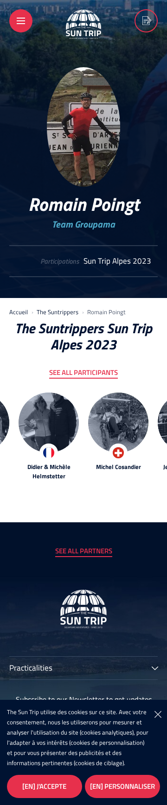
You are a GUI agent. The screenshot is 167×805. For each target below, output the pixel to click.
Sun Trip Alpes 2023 (117, 261)
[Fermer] (157, 713)
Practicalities (30, 669)
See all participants (83, 372)
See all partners (83, 550)
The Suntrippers (57, 312)
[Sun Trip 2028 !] (146, 20)
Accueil (18, 312)
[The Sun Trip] (83, 33)
